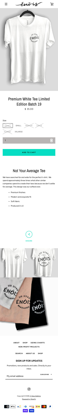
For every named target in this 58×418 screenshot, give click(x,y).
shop (40, 353)
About (16, 343)
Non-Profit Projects (29, 347)
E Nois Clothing (35, 396)
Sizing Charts (38, 343)
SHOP (25, 343)
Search (19, 353)
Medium (28, 126)
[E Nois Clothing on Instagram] (29, 389)
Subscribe (44, 374)
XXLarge (19, 132)
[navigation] (6, 4)
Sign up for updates (29, 360)
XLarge (7, 132)
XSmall (7, 126)
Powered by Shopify (29, 399)
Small (18, 126)
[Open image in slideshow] (29, 49)
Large (39, 126)
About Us (30, 353)
